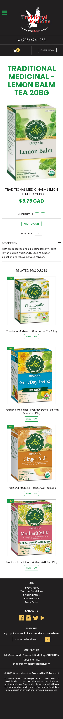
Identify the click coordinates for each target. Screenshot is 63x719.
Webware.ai (52, 673)
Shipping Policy (31, 594)
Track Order (31, 602)
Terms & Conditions (31, 591)
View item (31, 336)
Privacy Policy (31, 587)
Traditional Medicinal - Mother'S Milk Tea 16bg (31, 562)
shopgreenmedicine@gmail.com (31, 663)
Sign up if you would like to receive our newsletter (31, 633)
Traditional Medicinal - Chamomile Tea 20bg (31, 331)
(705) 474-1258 (33, 40)
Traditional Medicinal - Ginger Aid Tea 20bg (31, 488)
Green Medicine (22, 673)
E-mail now (47, 50)
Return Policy (31, 598)
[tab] (31, 243)
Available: (26, 233)
